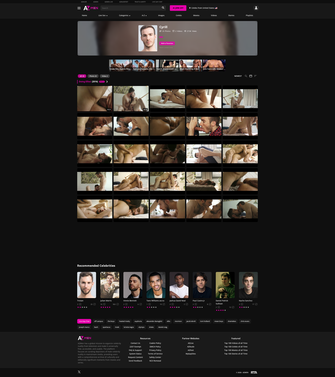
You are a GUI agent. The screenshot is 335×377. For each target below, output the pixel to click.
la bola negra (129, 327)
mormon (178, 321)
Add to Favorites (167, 43)
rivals (117, 327)
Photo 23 (93, 76)
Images (161, 15)
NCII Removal (155, 360)
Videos (214, 15)
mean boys (218, 321)
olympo (141, 327)
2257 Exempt (135, 346)
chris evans (245, 321)
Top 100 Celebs (235, 346)
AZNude (84, 2)
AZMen (95, 2)
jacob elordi (191, 321)
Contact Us (135, 343)
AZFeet (191, 350)
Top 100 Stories (235, 353)
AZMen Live (109, 2)
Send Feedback (135, 360)
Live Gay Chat (157, 2)
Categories (123, 15)
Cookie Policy (155, 343)
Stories (231, 15)
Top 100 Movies (236, 350)
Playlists (249, 15)
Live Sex (102, 15)
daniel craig (162, 327)
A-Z (143, 15)
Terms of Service (155, 353)
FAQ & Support (135, 350)
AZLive (191, 343)
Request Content (135, 357)
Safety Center (155, 357)
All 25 (82, 76)
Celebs (179, 15)
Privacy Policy (155, 350)
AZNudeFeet (123, 2)
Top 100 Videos (235, 343)
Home (84, 15)
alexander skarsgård (154, 321)
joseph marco (84, 327)
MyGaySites (191, 353)
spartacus (106, 327)
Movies (196, 15)
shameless (232, 321)
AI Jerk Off (178, 8)
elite (168, 321)
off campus (98, 321)
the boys (111, 321)
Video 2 (105, 76)
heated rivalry (124, 321)
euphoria (138, 321)
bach (96, 327)
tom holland (205, 321)
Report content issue (166, 47)
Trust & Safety (140, 2)
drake (151, 327)
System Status (135, 353)
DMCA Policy (155, 346)
